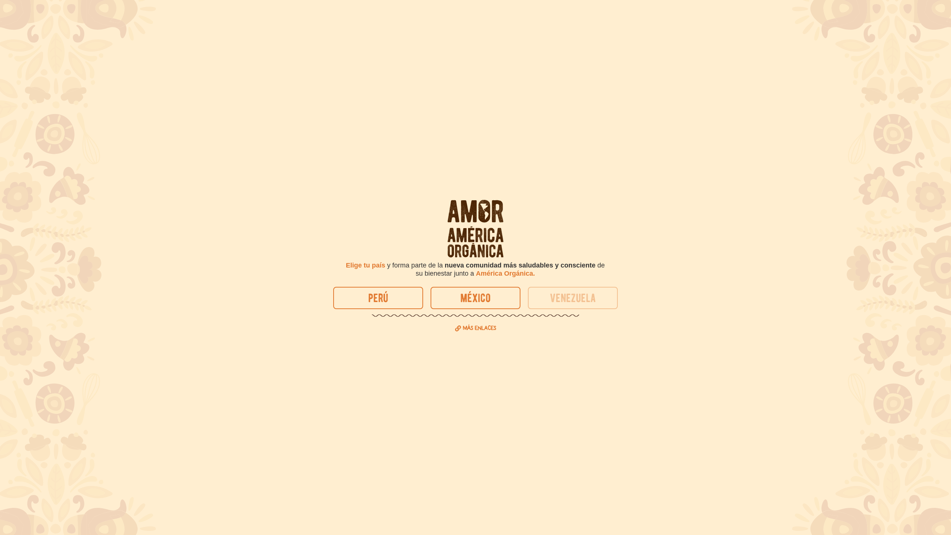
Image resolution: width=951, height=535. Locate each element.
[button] (573, 298)
